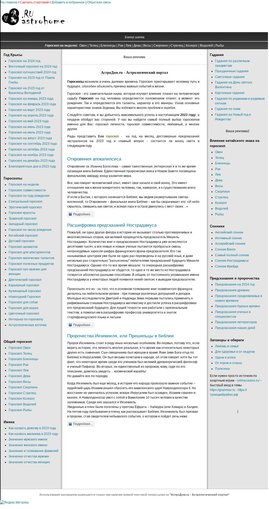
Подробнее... (83, 214)
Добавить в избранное (68, 2)
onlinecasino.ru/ (248, 380)
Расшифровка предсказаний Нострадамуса (111, 225)
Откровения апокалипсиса (94, 158)
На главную (9, 2)
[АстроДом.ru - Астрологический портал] (33, 30)
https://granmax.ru (222, 390)
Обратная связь (99, 2)
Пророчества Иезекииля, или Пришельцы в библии (120, 335)
